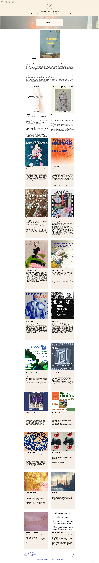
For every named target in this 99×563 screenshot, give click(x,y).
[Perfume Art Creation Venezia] (6, 2)
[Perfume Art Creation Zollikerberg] (2, 2)
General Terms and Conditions (69, 552)
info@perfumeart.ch (29, 556)
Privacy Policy (72, 554)
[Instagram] (9, 2)
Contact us (73, 556)
